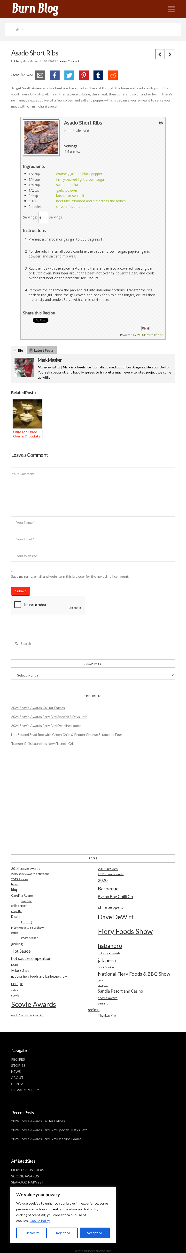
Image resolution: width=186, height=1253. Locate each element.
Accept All (94, 1233)
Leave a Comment (69, 61)
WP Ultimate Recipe (150, 335)
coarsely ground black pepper (79, 173)
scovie (15, 995)
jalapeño (107, 960)
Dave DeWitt (116, 916)
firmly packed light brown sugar (80, 179)
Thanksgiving (107, 1015)
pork (100, 980)
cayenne (26, 901)
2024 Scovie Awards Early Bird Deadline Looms (46, 726)
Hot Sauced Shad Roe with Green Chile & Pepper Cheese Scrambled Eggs (67, 734)
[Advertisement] (93, 804)
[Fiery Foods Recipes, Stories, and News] (40, 9)
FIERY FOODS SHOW (27, 1170)
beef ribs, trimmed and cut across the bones (91, 201)
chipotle (16, 911)
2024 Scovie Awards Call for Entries (38, 708)
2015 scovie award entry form (30, 873)
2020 (103, 880)
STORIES (18, 1065)
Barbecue (108, 888)
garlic (14, 932)
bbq (14, 889)
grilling (17, 944)
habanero (110, 945)
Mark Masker (50, 360)
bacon (14, 884)
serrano (103, 1003)
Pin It (145, 328)
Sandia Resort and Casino (120, 991)
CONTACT (19, 1084)
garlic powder (66, 190)
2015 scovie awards (111, 874)
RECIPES (18, 1059)
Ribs (16, 61)
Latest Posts (44, 350)
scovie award (107, 998)
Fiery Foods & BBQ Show (27, 927)
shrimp (94, 1009)
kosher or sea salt (70, 195)
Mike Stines (20, 970)
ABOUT (17, 1077)
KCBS (14, 964)
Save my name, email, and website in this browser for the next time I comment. (70, 576)
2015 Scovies (19, 879)
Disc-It (15, 916)
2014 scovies (108, 869)
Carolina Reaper (22, 895)
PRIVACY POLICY (25, 1090)
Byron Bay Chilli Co (115, 896)
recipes (103, 985)
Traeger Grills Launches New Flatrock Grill (42, 743)
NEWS (16, 1071)
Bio (20, 350)
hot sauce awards (109, 953)
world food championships (27, 1015)
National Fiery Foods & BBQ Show (134, 974)
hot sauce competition (31, 958)
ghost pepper (29, 937)
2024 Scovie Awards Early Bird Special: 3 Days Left (49, 717)
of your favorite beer (72, 206)
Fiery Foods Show (125, 931)
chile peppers (110, 907)
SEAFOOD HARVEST (27, 1182)
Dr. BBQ (26, 922)
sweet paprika (67, 184)
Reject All (63, 1233)
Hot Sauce (21, 951)
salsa (14, 990)
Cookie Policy (40, 1221)
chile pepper (19, 906)
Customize (31, 1233)
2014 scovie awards (25, 869)
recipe (17, 983)
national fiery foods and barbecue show (39, 976)
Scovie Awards (33, 1004)
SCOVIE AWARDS (25, 1176)
